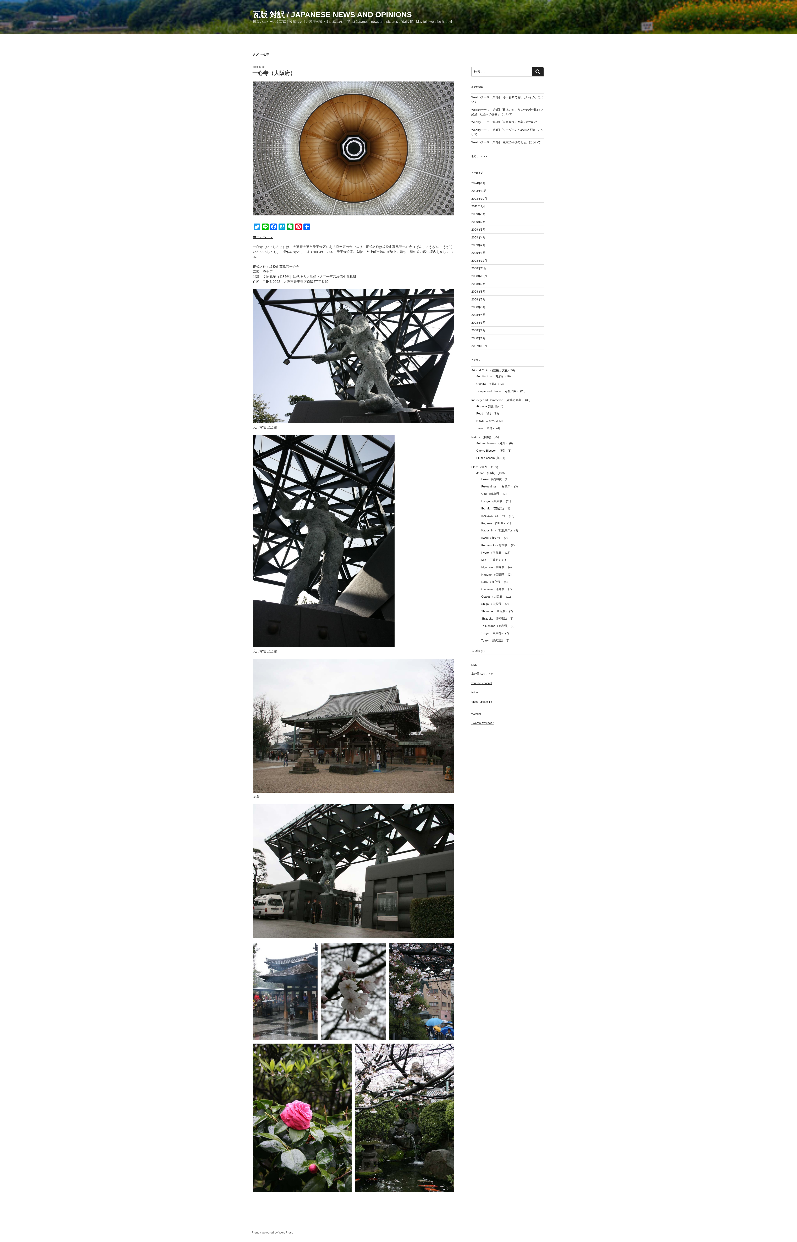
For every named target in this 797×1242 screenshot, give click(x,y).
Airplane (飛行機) (487, 406)
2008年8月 (478, 291)
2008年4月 (478, 314)
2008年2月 (478, 330)
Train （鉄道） (485, 428)
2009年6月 (478, 222)
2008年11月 (479, 268)
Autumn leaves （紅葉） (492, 443)
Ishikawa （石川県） (494, 516)
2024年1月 (478, 183)
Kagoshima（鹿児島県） (497, 530)
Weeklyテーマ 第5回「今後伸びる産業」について (504, 122)
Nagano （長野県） (494, 574)
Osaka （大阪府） (493, 596)
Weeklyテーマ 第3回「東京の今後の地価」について (506, 142)
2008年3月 (478, 322)
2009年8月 (478, 214)
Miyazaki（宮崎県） (494, 567)
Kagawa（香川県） (493, 523)
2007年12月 (479, 346)
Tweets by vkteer (482, 722)
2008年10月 (479, 276)
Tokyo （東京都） (492, 633)
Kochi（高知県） (492, 538)
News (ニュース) (487, 420)
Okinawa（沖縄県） (494, 589)
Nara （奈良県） (492, 581)
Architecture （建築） (490, 376)
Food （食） (484, 413)
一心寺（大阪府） (274, 73)
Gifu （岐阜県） (491, 493)
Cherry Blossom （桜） (491, 450)
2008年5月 (478, 307)
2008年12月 (479, 260)
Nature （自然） (482, 437)
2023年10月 (479, 198)
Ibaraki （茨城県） (493, 508)
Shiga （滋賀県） (492, 603)
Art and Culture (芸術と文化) (490, 370)
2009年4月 (478, 237)
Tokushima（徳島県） (495, 625)
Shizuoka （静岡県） (495, 618)
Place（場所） (480, 467)
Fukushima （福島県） (497, 486)
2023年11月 (479, 190)
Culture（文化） (487, 383)
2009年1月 (478, 252)
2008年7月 (478, 299)
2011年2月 (478, 206)
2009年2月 (478, 245)
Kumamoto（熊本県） (495, 545)
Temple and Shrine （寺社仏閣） (497, 391)
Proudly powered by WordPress (272, 1232)
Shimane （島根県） (494, 611)
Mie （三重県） (491, 559)
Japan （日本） (486, 473)
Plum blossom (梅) (488, 457)
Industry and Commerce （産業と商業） (497, 400)
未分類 (475, 651)
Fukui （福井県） (492, 479)
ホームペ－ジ (263, 237)
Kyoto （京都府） (492, 552)
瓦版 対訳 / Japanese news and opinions (332, 14)
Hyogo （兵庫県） (493, 501)
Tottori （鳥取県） (493, 640)
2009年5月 (478, 229)
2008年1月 (478, 338)
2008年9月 (478, 284)
